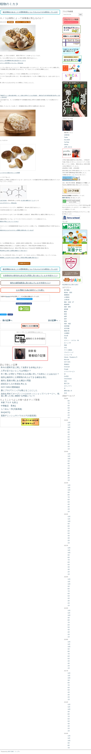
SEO (65, 381)
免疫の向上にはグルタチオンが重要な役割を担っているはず (17, 230)
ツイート (3, 314)
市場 (65, 338)
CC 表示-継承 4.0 (26, 200)
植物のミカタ (9, 4)
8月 (69, 401)
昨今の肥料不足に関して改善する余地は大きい (22, 367)
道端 (65, 321)
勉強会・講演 (68, 292)
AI (64, 388)
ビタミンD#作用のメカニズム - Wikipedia (11, 63)
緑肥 (65, 316)
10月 (69, 427)
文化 (65, 347)
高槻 (65, 345)
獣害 (65, 314)
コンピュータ (68, 354)
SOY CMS (67, 362)
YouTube (66, 142)
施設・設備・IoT (69, 302)
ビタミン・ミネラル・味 (23, 22)
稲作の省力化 (66, 197)
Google (66, 369)
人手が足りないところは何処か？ (16, 371)
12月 (69, 422)
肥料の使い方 (68, 390)
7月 (69, 403)
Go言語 (66, 376)
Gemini (8, 296)
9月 (69, 429)
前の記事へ (6, 320)
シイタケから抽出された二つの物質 (10, 172)
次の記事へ (54, 320)
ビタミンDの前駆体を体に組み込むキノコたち (13, 60)
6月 (69, 405)
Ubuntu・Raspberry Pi (70, 357)
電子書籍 (66, 290)
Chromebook (68, 378)
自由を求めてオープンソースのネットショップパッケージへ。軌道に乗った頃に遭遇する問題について (30, 395)
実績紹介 (66, 364)
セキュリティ (68, 386)
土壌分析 (66, 299)
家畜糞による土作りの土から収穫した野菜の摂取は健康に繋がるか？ (19, 257)
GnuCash (67, 366)
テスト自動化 (68, 350)
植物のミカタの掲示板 (30, 326)
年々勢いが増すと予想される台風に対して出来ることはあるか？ (30, 374)
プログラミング (68, 352)
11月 (69, 425)
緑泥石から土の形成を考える (14, 384)
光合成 (66, 335)
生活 (65, 393)
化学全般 (10, 22)
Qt (64, 374)
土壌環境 (66, 297)
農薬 (65, 311)
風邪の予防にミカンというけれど (9, 221)
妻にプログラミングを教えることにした (19, 390)
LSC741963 (3, 200)
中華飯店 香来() (8, 406)
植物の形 (66, 331)
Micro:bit (66, 359)
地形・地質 (67, 323)
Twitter (66, 137)
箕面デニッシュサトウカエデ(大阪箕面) (18, 415)
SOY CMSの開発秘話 (10, 387)
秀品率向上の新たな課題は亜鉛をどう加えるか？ (13, 250)
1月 (69, 417)
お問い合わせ (68, 147)
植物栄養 (66, 304)
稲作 (65, 319)
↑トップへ (17, 751)
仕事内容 (66, 135)
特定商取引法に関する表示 (70, 284)
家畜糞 (66, 309)
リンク (33, 200)
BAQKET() (5, 412)
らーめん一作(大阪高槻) (11, 409)
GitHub (66, 144)
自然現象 (66, 326)
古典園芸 (66, 333)
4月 (69, 410)
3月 (69, 413)
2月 (69, 415)
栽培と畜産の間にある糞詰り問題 (16, 380)
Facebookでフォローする (24, 303)
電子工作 (66, 383)
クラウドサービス (69, 371)
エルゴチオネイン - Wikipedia (8, 203)
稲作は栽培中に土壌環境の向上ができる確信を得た (24, 377)
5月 (69, 408)
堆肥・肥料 (67, 307)
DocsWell (67, 139)
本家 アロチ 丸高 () (9, 402)
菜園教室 (66, 295)
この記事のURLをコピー (24, 263)
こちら (76, 174)
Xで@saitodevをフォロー (24, 299)
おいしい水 (67, 343)
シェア (10, 314)
